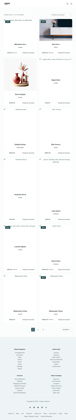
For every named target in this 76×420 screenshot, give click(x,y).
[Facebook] (30, 407)
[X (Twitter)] (34, 407)
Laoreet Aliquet (20, 247)
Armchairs (20, 147)
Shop (66, 413)
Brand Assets (19, 388)
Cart (22, 413)
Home (45, 413)
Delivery (56, 355)
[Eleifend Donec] (20, 124)
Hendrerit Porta (20, 194)
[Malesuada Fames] (20, 291)
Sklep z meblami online (31, 416)
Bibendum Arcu (20, 44)
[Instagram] (38, 407)
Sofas (56, 47)
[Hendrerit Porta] (20, 174)
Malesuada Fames (20, 311)
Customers (56, 390)
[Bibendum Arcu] (20, 30)
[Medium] (46, 407)
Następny (66, 329)
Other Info (56, 393)
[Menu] (71, 4)
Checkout (29, 413)
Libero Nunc (55, 261)
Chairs (20, 47)
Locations (56, 383)
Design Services (56, 386)
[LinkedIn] (42, 407)
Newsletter (56, 362)
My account (52, 413)
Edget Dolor (55, 80)
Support (19, 390)
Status (56, 364)
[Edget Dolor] (55, 67)
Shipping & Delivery (19, 383)
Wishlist (19, 381)
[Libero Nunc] (55, 241)
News (60, 413)
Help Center (56, 357)
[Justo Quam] (55, 183)
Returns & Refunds (56, 359)
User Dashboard (19, 379)
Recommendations (20, 393)
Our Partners (56, 381)
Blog (17, 413)
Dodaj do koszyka (28, 53)
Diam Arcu (56, 44)
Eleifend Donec (20, 144)
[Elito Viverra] (55, 124)
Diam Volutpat (20, 94)
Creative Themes (44, 401)
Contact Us (37, 413)
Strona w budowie (46, 416)
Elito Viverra (55, 144)
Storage (55, 214)
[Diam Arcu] (55, 30)
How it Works (56, 388)
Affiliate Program (19, 386)
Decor (20, 97)
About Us (56, 379)
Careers (56, 353)
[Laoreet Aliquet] (20, 234)
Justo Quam (55, 211)
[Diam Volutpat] (20, 74)
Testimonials (56, 366)
